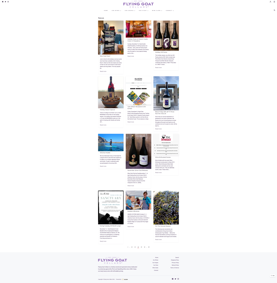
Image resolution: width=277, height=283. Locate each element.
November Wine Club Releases (138, 170)
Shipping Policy (175, 260)
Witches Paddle (105, 152)
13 (135, 247)
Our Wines (116, 10)
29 (148, 247)
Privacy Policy (175, 262)
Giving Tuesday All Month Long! (110, 226)
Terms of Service (174, 267)
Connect (169, 10)
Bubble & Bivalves (133, 211)
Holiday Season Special (107, 109)
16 (144, 247)
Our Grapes (129, 10)
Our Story (143, 10)
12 (131, 247)
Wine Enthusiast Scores (163, 157)
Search (177, 257)
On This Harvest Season (163, 226)
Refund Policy (175, 265)
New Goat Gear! (105, 56)
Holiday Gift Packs (161, 52)
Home (106, 10)
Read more (103, 71)
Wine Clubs (156, 10)
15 (141, 247)
